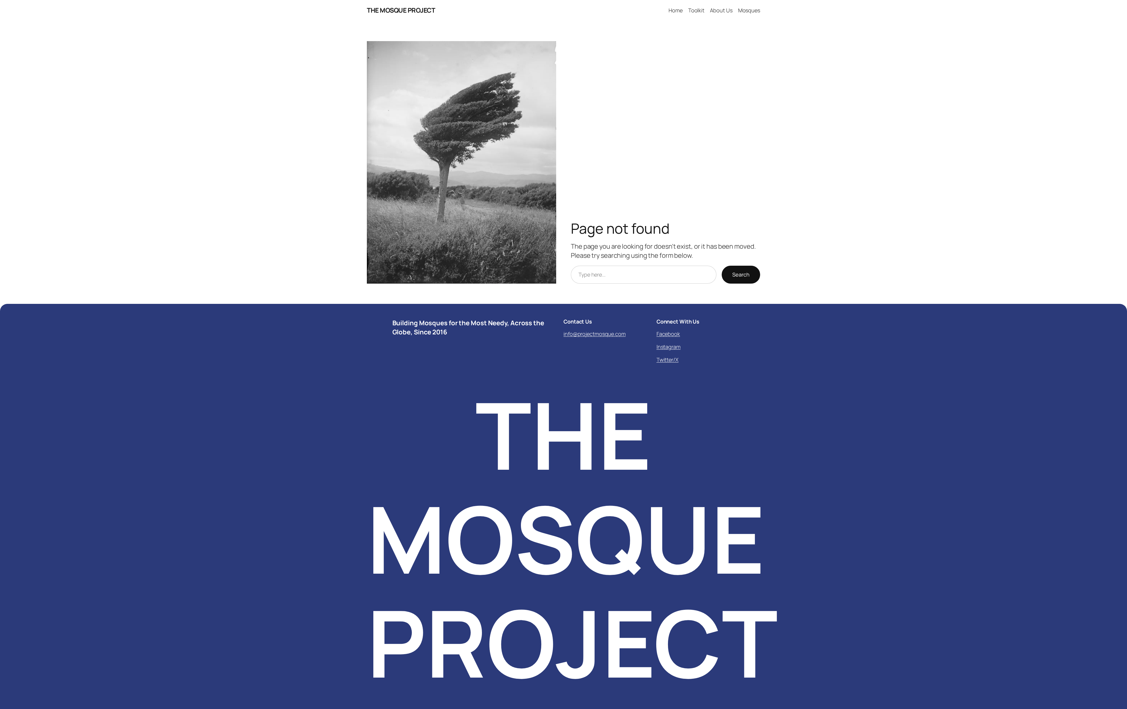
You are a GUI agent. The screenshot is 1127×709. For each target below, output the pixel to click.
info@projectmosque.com (595, 333)
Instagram (669, 346)
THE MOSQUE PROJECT (401, 10)
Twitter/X (668, 359)
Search (741, 274)
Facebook (668, 333)
